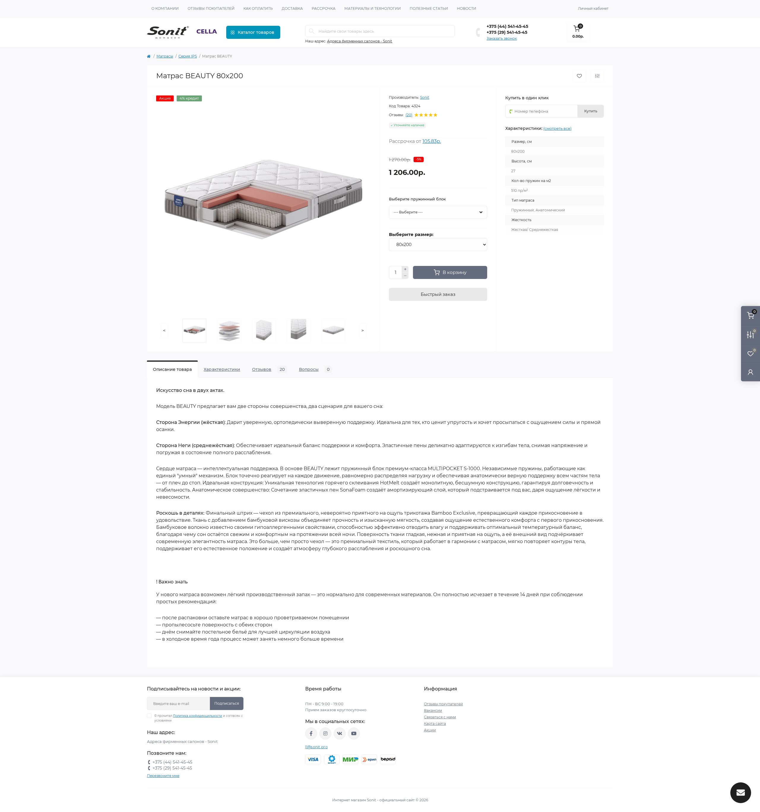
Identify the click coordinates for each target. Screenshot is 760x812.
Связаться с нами (440, 717)
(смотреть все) (557, 128)
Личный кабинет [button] (593, 8)
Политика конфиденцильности (197, 716)
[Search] (311, 31)
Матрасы (164, 56)
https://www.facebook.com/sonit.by (311, 733)
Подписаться (226, 703)
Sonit (424, 97)
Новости (466, 8)
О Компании (165, 8)
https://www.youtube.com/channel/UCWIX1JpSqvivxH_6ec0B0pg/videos (354, 733)
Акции (430, 730)
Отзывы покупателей (211, 8)
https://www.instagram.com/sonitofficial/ (325, 733)
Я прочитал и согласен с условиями (198, 718)
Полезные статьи (429, 8)
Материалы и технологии (372, 8)
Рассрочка (323, 8)
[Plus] (405, 269)
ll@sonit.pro (316, 747)
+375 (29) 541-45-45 (507, 32)
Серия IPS (187, 56)
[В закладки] (579, 76)
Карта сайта (435, 723)
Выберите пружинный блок (417, 199)
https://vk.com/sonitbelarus (340, 733)
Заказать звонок (502, 38)
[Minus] (405, 276)
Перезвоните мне (163, 775)
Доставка (292, 8)
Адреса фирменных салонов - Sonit (359, 41)
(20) (409, 115)
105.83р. (431, 141)
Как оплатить (258, 8)
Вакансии (433, 710)
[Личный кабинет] (750, 372)
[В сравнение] (597, 76)
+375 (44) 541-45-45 (507, 26)
